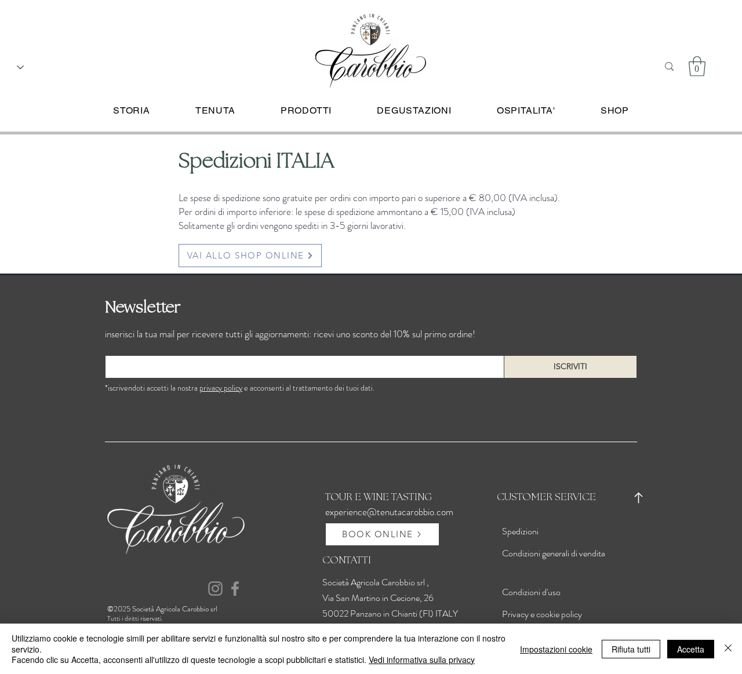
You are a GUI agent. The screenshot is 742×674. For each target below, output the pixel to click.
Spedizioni (520, 531)
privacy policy (220, 388)
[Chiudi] (728, 649)
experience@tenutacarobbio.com (389, 512)
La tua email (126, 348)
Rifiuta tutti (631, 649)
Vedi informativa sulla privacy (422, 659)
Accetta (690, 649)
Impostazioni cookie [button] (556, 649)
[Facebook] (235, 588)
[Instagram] (215, 588)
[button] (697, 66)
